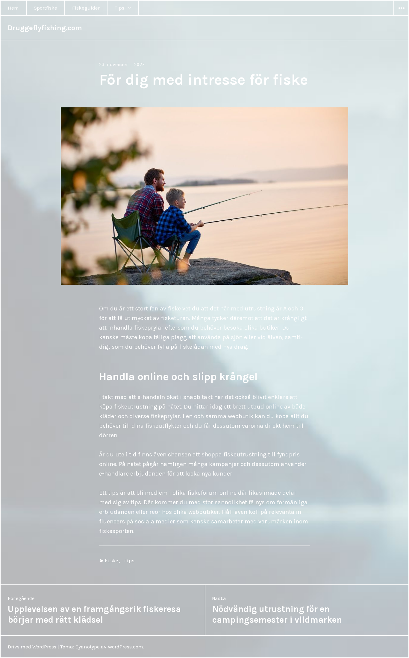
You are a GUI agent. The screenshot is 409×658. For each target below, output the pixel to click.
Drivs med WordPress (32, 647)
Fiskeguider (86, 8)
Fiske (111, 560)
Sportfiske (45, 8)
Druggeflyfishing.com (45, 28)
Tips (119, 8)
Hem (13, 8)
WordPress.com (125, 647)
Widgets (401, 15)
